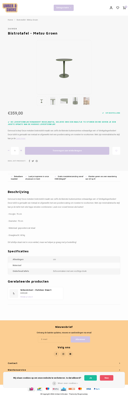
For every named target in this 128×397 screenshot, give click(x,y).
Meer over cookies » (68, 383)
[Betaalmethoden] (31, 388)
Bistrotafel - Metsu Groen (27, 20)
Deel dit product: (17, 161)
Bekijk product (26, 297)
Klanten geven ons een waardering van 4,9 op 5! (101, 177)
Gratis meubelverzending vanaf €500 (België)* (69, 177)
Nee (107, 377)
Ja (90, 377)
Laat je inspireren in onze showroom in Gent (37, 177)
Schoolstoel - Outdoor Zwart (36, 290)
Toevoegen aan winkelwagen (67, 150)
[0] (124, 7)
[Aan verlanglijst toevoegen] (116, 151)
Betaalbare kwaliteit (17, 177)
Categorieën (62, 7)
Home (10, 20)
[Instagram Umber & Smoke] (63, 354)
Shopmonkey (82, 394)
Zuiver (12, 28)
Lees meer (20, 138)
